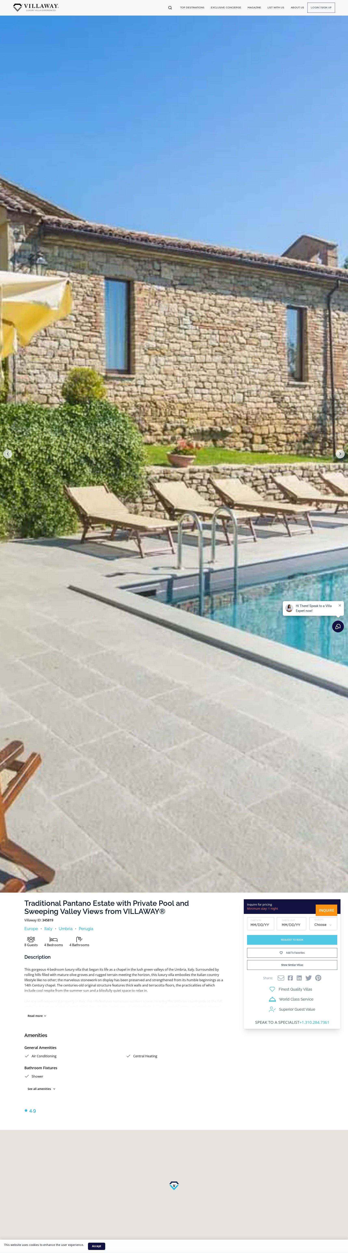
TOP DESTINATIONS (192, 7)
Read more (35, 1016)
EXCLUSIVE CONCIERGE (226, 7)
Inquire (326, 910)
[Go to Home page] (36, 8)
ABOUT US (297, 7)
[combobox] (323, 925)
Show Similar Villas (292, 965)
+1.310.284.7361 (314, 1022)
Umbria (66, 928)
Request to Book (292, 939)
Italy (48, 928)
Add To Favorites (295, 952)
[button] (7, 453)
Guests (319, 920)
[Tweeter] (308, 978)
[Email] (281, 978)
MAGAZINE (254, 7)
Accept (96, 1246)
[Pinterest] (318, 978)
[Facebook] (290, 978)
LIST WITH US (276, 7)
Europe (31, 928)
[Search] (170, 7)
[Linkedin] (299, 978)
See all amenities (39, 1089)
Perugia (86, 928)
